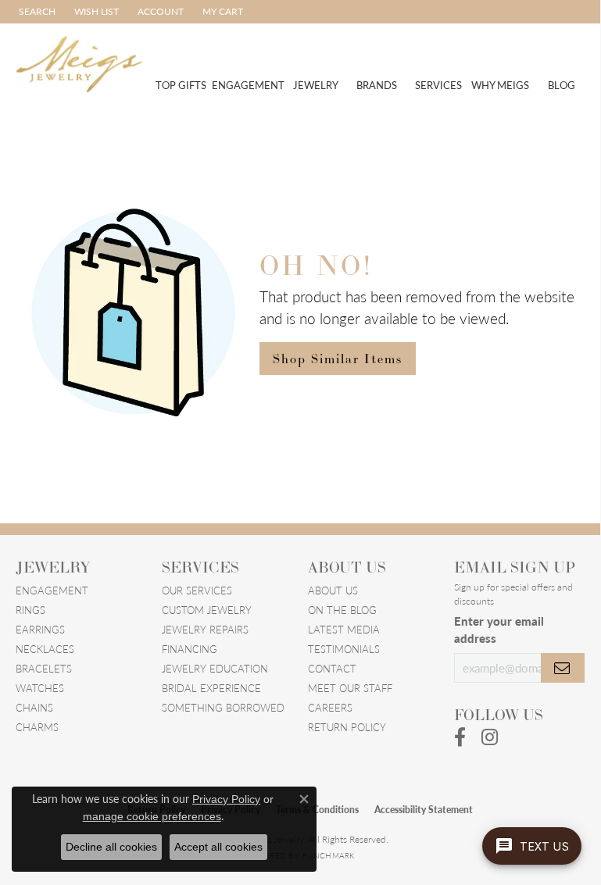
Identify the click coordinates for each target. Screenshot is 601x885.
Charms (37, 726)
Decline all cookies (111, 846)
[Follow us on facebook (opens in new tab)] (460, 737)
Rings (30, 609)
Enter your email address (499, 629)
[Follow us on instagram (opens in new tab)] (489, 737)
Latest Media (344, 629)
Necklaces (45, 648)
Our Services (197, 590)
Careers (330, 707)
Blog (561, 84)
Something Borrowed (223, 707)
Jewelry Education (215, 668)
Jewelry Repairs (205, 629)
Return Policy (347, 726)
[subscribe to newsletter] (563, 668)
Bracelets (44, 668)
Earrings (40, 629)
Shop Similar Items (337, 358)
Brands (376, 84)
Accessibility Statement (423, 809)
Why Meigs (500, 84)
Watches (40, 687)
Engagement (248, 84)
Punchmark (328, 855)
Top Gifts (181, 84)
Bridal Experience (211, 687)
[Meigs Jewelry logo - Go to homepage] (79, 62)
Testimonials (344, 648)
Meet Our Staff (350, 687)
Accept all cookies (218, 846)
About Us (333, 590)
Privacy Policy (226, 799)
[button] (35, 11)
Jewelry (315, 84)
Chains (34, 707)
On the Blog (342, 609)
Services (438, 84)
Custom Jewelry (207, 609)
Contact (332, 668)
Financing (189, 648)
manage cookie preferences (152, 816)
